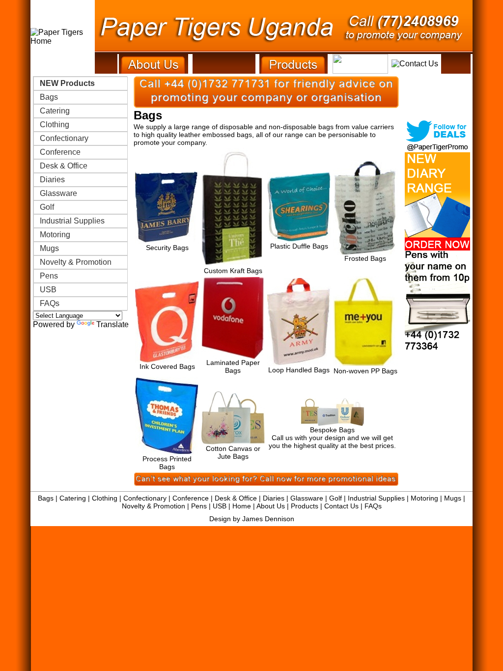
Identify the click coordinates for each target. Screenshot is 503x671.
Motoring (55, 234)
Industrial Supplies (72, 221)
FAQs (49, 303)
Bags (49, 97)
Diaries (52, 179)
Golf (47, 207)
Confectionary (64, 138)
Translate (112, 324)
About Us (270, 506)
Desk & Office (63, 166)
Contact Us (341, 506)
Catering (55, 111)
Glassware (58, 193)
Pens (49, 276)
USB (48, 289)
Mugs (49, 248)
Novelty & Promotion (76, 262)
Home (241, 506)
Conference (60, 152)
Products (304, 506)
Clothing (54, 124)
